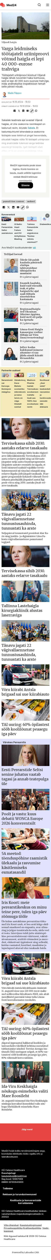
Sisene (25, 185)
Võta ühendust (11, 1225)
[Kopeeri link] (32, 111)
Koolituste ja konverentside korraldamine (25, 1202)
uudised (31, 201)
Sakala (31, 127)
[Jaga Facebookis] (15, 111)
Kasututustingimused (31, 1225)
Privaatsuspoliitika (13, 1228)
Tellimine (8, 1188)
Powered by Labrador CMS (25, 1252)
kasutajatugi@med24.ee (14, 1176)
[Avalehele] (17, 5)
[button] (4, 216)
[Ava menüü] (47, 5)
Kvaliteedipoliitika (32, 1228)
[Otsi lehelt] (39, 5)
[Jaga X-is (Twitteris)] (19, 111)
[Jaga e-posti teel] (27, 111)
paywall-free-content (13, 201)
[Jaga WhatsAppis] (36, 111)
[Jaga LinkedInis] (23, 111)
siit (34, 247)
